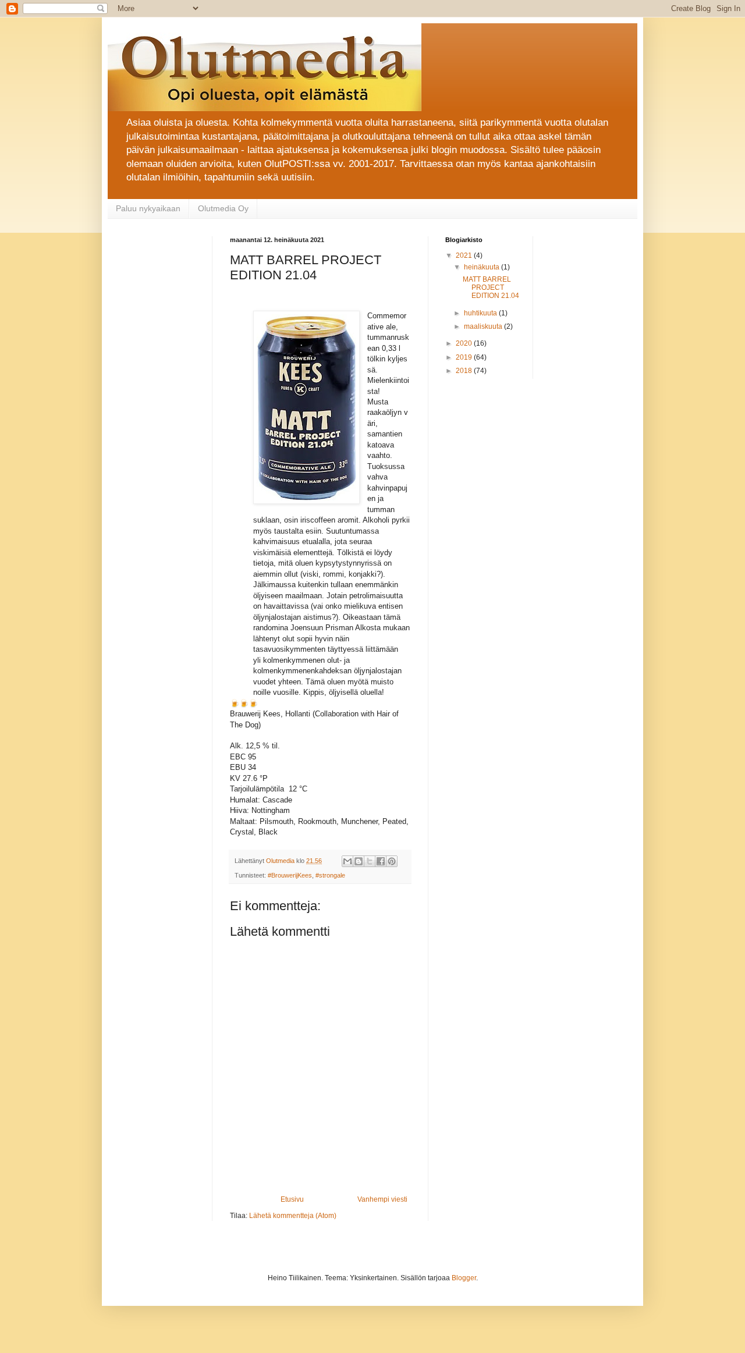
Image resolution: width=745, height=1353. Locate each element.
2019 (465, 357)
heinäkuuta (482, 267)
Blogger (464, 1278)
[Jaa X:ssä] (369, 861)
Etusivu (292, 1199)
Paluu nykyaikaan (148, 208)
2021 (465, 255)
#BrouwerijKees (290, 875)
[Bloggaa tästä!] (358, 861)
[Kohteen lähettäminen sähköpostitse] (347, 861)
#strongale (330, 875)
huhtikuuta (481, 313)
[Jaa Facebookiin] (380, 861)
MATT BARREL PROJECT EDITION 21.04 (491, 287)
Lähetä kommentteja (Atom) (292, 1216)
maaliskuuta (484, 326)
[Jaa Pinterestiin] (392, 861)
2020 (465, 343)
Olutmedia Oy (223, 208)
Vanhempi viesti (382, 1199)
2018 (465, 371)
